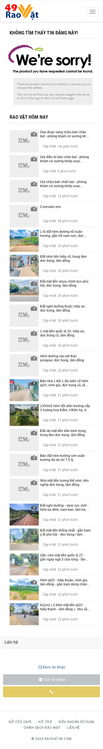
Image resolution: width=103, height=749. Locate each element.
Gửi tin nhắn (54, 679)
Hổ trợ (45, 722)
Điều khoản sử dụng (77, 722)
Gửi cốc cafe (20, 722)
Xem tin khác (54, 667)
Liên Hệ (73, 728)
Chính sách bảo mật (42, 728)
